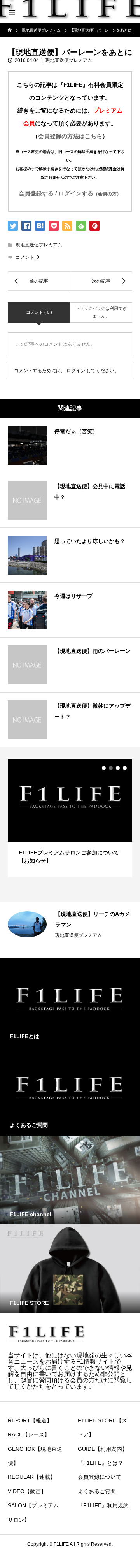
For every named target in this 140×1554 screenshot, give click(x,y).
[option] (70, 818)
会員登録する (36, 193)
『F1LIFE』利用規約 (103, 1505)
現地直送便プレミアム (69, 60)
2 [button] (111, 768)
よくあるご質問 (97, 1491)
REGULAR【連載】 (32, 1477)
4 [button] (125, 768)
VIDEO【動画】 (27, 1491)
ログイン (75, 370)
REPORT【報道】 (30, 1420)
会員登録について (99, 1477)
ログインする (89, 193)
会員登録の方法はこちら (70, 136)
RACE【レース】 (29, 1434)
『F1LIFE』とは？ (100, 1463)
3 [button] (118, 768)
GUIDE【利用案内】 (103, 1449)
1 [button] (104, 768)
